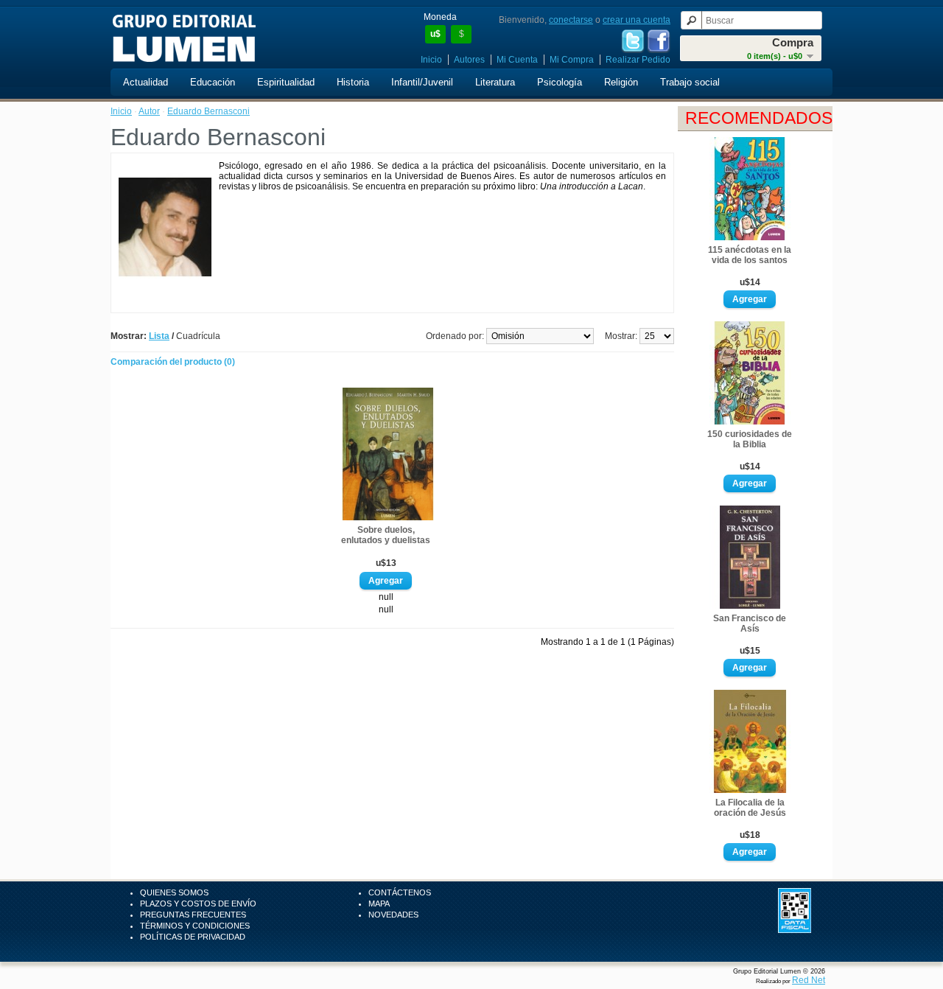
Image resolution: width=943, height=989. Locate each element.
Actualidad (145, 82)
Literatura (495, 82)
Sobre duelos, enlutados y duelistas (385, 535)
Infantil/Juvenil (422, 82)
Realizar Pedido (638, 60)
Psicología (559, 82)
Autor (149, 111)
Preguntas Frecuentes (193, 914)
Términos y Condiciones (195, 925)
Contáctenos (399, 892)
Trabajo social (690, 82)
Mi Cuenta (517, 60)
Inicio (431, 60)
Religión (621, 82)
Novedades (393, 914)
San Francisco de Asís (749, 623)
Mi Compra (572, 60)
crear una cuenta (636, 20)
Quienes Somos (174, 892)
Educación (212, 82)
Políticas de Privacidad (192, 936)
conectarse (571, 20)
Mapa (379, 903)
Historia (353, 82)
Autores (469, 60)
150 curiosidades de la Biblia (749, 439)
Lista (159, 336)
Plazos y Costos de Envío (198, 903)
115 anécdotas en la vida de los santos (749, 255)
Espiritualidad (286, 82)
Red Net (808, 980)
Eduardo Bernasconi (208, 111)
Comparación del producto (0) (173, 362)
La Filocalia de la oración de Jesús (750, 807)
